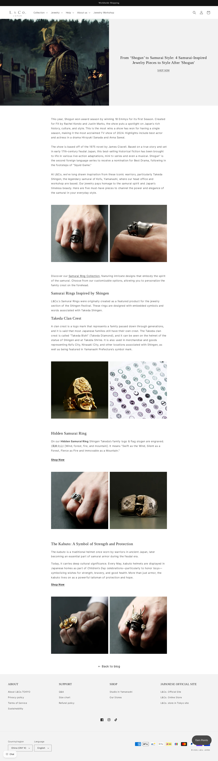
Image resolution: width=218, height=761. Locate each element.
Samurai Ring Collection (84, 276)
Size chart (64, 697)
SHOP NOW (163, 70)
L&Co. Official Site (171, 691)
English (41, 748)
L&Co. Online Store (171, 697)
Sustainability (15, 708)
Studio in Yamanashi (121, 691)
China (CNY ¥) (18, 748)
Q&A (61, 691)
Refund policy (67, 703)
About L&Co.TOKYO (19, 691)
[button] (40, 12)
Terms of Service (17, 703)
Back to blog (111, 666)
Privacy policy (16, 697)
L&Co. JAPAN (204, 750)
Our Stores (116, 697)
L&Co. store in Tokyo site (175, 703)
